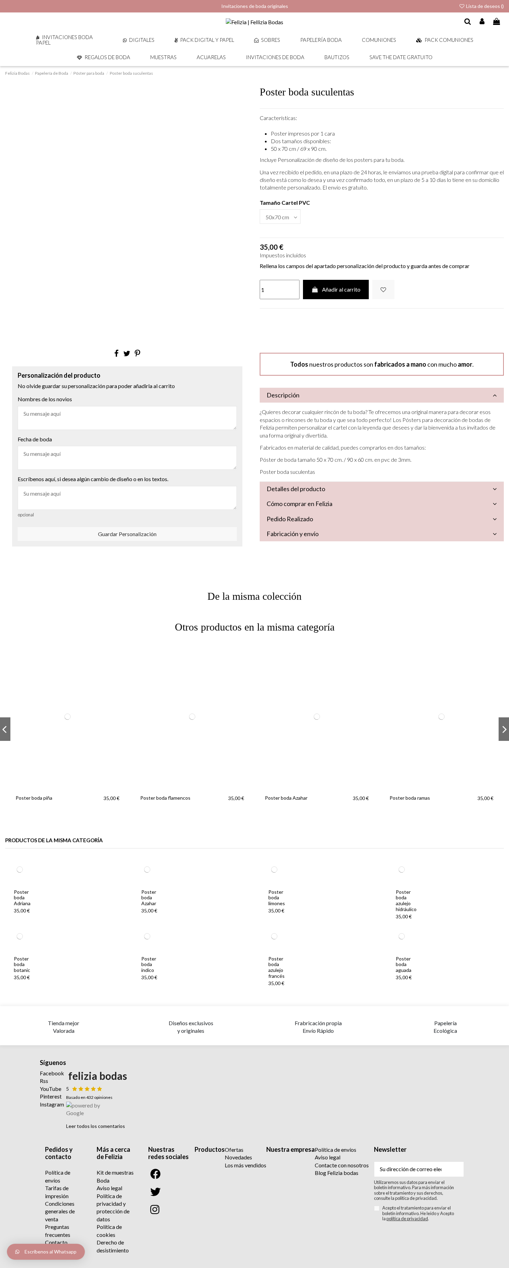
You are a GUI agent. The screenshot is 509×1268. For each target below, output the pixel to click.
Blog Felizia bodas (336, 1172)
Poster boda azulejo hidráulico (406, 900)
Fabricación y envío (293, 533)
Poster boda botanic (22, 964)
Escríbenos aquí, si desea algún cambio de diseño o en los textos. (93, 479)
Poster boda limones (276, 898)
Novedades (238, 1157)
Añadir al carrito (341, 289)
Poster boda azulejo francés (276, 967)
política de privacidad (407, 1218)
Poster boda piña (34, 798)
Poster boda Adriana (22, 898)
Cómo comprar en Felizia (299, 503)
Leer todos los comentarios (95, 1126)
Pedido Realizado (290, 519)
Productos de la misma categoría (54, 840)
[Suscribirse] (455, 1169)
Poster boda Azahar (286, 798)
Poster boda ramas (410, 798)
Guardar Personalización (127, 534)
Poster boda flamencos (165, 798)
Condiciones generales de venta (60, 1211)
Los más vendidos (245, 1165)
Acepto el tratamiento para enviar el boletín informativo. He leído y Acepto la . (418, 1213)
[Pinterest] (137, 353)
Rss (44, 1080)
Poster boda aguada (403, 964)
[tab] (382, 395)
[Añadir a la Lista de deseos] (383, 289)
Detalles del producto (296, 489)
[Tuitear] (126, 353)
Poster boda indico (148, 964)
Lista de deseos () (484, 6)
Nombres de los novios (45, 399)
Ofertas (234, 1149)
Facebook (52, 1073)
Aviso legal (109, 1188)
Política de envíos (335, 1149)
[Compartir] (116, 353)
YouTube (50, 1088)
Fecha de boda (35, 439)
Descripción (283, 395)
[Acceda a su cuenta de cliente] (482, 22)
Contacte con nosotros (342, 1165)
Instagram (52, 1104)
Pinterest (51, 1096)
